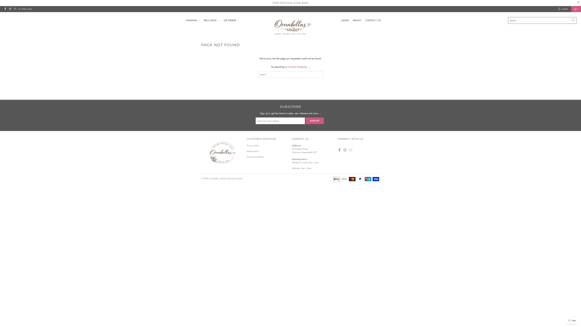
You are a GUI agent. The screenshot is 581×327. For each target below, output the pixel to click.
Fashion (192, 20)
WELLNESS (210, 20)
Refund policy (253, 151)
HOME (345, 20)
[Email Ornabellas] (15, 9)
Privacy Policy (253, 145)
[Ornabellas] (292, 24)
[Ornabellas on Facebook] (5, 9)
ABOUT (357, 20)
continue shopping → (299, 67)
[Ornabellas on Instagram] (10, 9)
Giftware (230, 20)
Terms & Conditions (255, 156)
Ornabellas (214, 178)
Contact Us (373, 20)
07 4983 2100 (25, 9)
